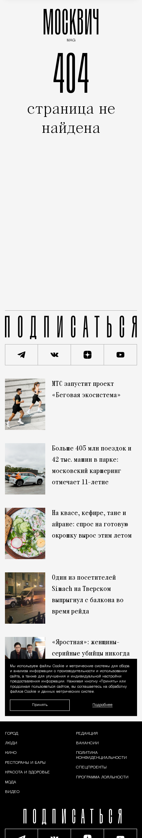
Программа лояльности (102, 777)
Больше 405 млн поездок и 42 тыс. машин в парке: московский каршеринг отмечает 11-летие (91, 465)
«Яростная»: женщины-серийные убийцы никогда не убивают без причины (91, 653)
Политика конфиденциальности (101, 755)
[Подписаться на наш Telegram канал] (21, 354)
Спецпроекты (91, 767)
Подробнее (102, 705)
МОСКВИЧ (71, 23)
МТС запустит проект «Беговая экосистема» (86, 390)
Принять (40, 705)
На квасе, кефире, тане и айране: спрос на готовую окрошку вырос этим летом (92, 524)
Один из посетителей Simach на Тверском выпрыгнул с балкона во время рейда (88, 595)
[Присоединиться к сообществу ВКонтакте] (54, 354)
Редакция (87, 734)
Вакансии (87, 743)
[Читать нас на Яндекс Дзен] (87, 354)
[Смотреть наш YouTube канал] (120, 354)
